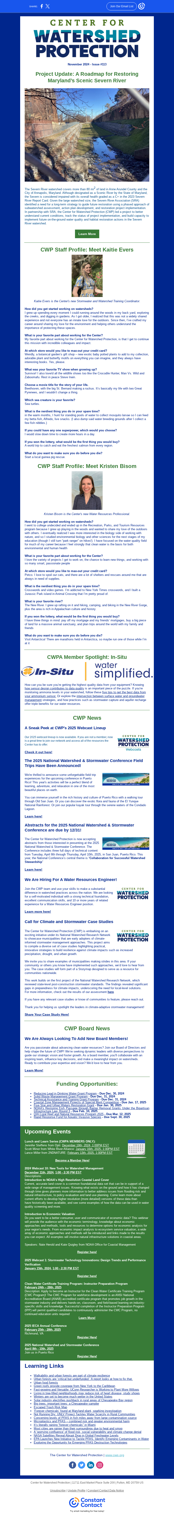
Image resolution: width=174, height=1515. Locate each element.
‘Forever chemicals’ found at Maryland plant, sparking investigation (77, 1411)
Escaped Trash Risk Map (50, 1407)
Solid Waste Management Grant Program (61, 1096)
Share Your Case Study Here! (47, 1014)
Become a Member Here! (72, 1160)
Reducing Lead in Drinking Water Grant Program (65, 1093)
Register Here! (87, 1337)
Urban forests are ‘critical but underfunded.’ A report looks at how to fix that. (83, 1379)
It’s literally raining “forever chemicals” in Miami (65, 1425)
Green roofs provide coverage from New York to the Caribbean (74, 1386)
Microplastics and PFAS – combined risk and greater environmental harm (82, 1421)
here (111, 992)
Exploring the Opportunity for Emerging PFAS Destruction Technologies (80, 1442)
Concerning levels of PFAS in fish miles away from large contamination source (85, 1418)
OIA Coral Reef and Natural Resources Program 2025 (69, 1114)
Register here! (87, 1252)
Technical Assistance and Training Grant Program (66, 1099)
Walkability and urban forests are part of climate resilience (72, 1375)
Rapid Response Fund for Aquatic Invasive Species (67, 1117)
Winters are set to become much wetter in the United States (73, 1396)
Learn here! (33, 816)
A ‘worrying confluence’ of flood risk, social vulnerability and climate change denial (87, 1432)
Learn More (87, 234)
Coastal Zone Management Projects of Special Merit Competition (76, 1102)
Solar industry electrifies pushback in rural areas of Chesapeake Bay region (83, 1400)
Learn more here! (38, 911)
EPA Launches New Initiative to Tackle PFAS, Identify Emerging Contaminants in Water (91, 1439)
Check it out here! (38, 752)
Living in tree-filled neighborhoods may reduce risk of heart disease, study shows (87, 1393)
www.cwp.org (114, 1455)
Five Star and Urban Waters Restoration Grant (64, 1105)
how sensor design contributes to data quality (54, 688)
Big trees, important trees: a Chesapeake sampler (66, 1403)
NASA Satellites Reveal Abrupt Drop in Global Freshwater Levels (76, 1435)
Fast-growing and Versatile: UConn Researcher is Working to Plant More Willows (86, 1389)
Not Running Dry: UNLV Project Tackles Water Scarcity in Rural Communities (84, 1414)
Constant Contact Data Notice (105, 1490)
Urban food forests (46, 1382)
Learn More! (34, 1070)
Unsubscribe (58, 1490)
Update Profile (76, 1490)
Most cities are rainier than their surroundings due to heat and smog (78, 1428)
